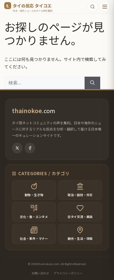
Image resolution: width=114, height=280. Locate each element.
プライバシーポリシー (67, 273)
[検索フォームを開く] (92, 7)
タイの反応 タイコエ (32, 5)
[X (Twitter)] (17, 148)
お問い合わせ (40, 273)
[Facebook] (30, 148)
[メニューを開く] (105, 7)
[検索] (92, 83)
